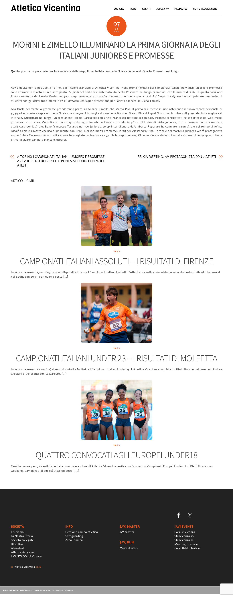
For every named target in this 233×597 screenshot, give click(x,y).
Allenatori (17, 548)
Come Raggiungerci (205, 9)
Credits (70, 590)
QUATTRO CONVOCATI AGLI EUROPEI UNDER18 (116, 455)
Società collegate (22, 540)
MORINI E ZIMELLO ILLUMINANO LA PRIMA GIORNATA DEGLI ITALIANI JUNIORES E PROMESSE (116, 50)
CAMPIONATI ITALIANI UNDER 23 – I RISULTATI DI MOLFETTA (116, 358)
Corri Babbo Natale (187, 548)
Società (119, 9)
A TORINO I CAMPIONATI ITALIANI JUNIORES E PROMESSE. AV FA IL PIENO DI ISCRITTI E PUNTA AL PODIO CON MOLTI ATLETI (61, 161)
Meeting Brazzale (186, 544)
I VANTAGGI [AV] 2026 (26, 557)
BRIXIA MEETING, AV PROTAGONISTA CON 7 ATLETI (177, 156)
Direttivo (17, 544)
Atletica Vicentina (24, 567)
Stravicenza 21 (183, 540)
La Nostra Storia (22, 536)
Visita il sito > (129, 548)
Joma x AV (162, 9)
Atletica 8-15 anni (22, 552)
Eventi (146, 9)
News (132, 9)
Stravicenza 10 (184, 536)
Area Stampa (74, 540)
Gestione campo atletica (81, 532)
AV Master (127, 532)
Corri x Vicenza (184, 532)
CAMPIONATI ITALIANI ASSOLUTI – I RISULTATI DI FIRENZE (116, 261)
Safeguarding (74, 536)
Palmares (180, 9)
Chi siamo (17, 532)
